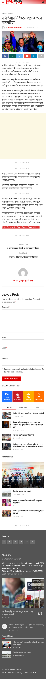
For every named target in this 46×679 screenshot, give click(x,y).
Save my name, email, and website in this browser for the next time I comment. (24, 370)
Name (4, 337)
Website (5, 359)
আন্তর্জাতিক (10, 13)
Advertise (11, 673)
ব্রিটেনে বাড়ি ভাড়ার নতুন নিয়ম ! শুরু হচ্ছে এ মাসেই (28, 413)
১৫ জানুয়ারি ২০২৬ (18, 506)
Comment (6, 307)
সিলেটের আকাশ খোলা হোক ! (22, 491)
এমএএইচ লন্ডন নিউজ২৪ (15, 28)
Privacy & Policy (22, 673)
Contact (33, 673)
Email (4, 348)
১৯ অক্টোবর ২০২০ (32, 28)
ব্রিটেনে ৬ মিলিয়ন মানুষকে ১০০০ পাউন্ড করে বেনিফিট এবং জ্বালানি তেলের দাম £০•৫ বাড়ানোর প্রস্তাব (28, 425)
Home (4, 13)
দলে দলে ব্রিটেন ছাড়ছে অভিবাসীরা (23, 435)
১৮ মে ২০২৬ (8, 485)
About (4, 673)
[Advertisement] (23, 136)
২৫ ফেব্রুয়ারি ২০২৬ (19, 494)
